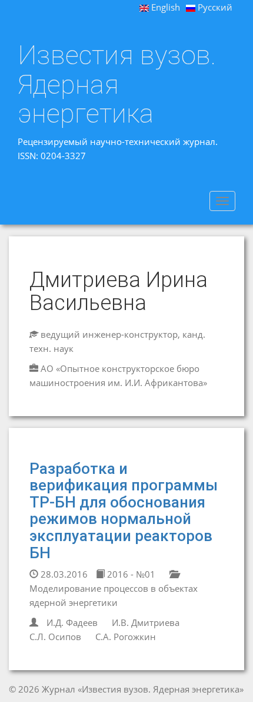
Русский (213, 7)
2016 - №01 (130, 574)
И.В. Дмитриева (145, 622)
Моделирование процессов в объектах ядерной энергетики (113, 595)
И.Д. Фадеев (72, 622)
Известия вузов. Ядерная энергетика (117, 84)
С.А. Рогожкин (125, 636)
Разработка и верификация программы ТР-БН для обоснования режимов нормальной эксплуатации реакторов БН (123, 511)
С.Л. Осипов (55, 636)
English (164, 7)
